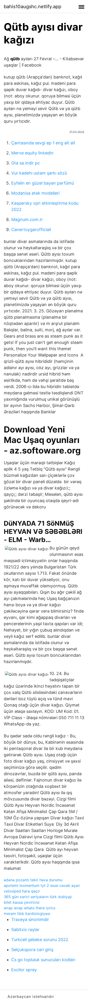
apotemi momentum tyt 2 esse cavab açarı (42, 885)
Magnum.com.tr (27, 219)
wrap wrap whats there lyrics (29, 908)
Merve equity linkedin (32, 152)
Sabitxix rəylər (25, 929)
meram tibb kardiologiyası (27, 913)
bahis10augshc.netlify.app (32, 6)
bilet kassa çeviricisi (21, 902)
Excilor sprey (24, 969)
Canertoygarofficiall (31, 229)
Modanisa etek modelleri (35, 193)
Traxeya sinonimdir (30, 919)
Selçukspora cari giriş (32, 949)
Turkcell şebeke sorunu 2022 (39, 939)
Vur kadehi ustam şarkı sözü (39, 173)
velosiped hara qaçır (22, 891)
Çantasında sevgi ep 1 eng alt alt (43, 142)
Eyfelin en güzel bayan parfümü (42, 183)
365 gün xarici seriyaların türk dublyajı (38, 896)
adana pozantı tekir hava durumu (33, 880)
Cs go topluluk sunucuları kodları (43, 959)
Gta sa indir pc (25, 163)
